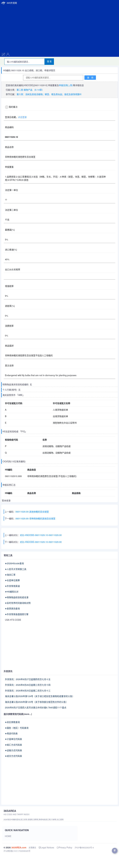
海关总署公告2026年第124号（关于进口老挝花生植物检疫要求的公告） (39, 696)
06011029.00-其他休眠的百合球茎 (32, 511)
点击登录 (22, 117)
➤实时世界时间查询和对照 (18, 602)
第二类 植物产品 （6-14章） (30, 89)
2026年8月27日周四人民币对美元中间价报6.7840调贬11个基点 (35, 707)
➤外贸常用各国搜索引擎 (17, 614)
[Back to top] (114, 850)
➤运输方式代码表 (13, 750)
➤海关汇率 (10, 574)
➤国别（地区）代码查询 (17, 727)
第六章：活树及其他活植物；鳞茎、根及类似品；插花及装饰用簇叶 (49, 94)
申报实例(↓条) (66, 85)
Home (8, 836)
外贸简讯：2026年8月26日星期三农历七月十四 (28, 684)
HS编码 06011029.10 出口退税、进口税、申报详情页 (29, 70)
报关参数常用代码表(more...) (18, 714)
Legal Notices (47, 847)
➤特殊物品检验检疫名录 (17, 597)
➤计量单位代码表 (13, 738)
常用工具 (8, 555)
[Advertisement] (59, 29)
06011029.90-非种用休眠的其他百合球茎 (35, 518)
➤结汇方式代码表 (13, 744)
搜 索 (49, 61)
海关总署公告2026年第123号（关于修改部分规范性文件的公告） (36, 701)
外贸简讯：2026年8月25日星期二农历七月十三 (28, 690)
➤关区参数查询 (12, 722)
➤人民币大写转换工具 (15, 569)
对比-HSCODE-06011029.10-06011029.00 (41, 535)
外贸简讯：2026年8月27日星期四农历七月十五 (28, 679)
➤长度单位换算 (12, 580)
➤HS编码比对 (11, 591)
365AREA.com (18, 847)
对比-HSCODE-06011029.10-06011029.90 (41, 541)
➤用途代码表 (11, 733)
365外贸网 (12, 2)
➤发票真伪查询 (12, 608)
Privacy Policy (65, 847)
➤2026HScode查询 (14, 563)
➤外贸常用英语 (12, 585)
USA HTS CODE (13, 619)
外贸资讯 (8, 671)
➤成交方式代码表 (13, 755)
